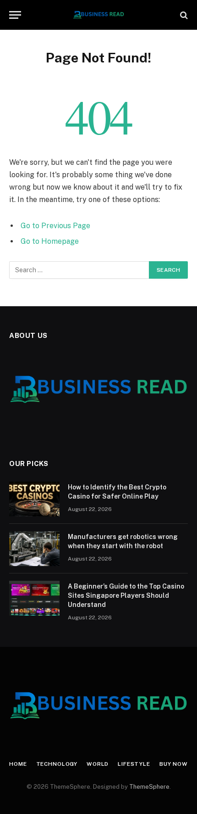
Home (18, 764)
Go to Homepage (50, 241)
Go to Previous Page (55, 225)
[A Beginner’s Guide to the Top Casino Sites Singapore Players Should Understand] (34, 598)
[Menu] (15, 15)
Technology (56, 764)
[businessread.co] (99, 15)
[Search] (183, 15)
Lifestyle (134, 764)
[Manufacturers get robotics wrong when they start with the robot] (34, 548)
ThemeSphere (149, 786)
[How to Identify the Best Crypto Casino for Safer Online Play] (34, 499)
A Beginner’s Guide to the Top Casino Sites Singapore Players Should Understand (126, 595)
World (98, 764)
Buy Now (173, 764)
